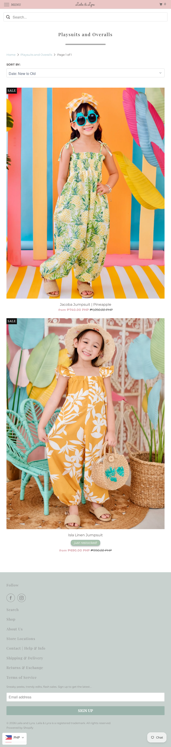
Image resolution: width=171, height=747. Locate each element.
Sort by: (13, 64)
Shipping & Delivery (24, 658)
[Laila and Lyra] (85, 4)
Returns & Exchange (24, 667)
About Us (14, 629)
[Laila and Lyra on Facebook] (11, 598)
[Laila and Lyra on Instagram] (22, 598)
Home (11, 54)
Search (12, 609)
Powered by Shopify (19, 727)
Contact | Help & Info (25, 648)
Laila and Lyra (25, 723)
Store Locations (20, 638)
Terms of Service (21, 677)
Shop (10, 619)
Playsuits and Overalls (36, 54)
